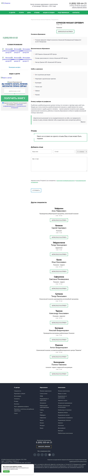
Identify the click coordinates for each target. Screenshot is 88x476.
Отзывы (37, 12)
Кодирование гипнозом (64, 420)
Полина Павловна (59, 363)
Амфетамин (43, 417)
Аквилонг (60, 423)
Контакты (76, 12)
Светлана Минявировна (59, 278)
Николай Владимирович (59, 329)
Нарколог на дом (62, 400)
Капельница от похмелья (64, 410)
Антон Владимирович (59, 346)
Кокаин (42, 423)
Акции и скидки (48, 12)
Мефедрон (43, 415)
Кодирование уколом (64, 415)
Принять (6, 471)
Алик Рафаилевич (59, 209)
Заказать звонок (44, 446)
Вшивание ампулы (63, 412)
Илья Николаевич (59, 260)
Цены (29, 12)
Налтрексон (43, 403)
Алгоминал (61, 425)
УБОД (41, 396)
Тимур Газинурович (59, 243)
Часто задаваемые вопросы (21, 406)
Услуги (21, 12)
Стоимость (17, 398)
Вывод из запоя (62, 393)
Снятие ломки (43, 393)
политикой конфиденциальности (66, 180)
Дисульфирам (61, 428)
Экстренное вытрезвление (65, 403)
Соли (41, 412)
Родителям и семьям (19, 393)
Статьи (16, 413)
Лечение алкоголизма (64, 391)
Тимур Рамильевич (59, 295)
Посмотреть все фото (14, 67)
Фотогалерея (17, 396)
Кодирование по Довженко (65, 417)
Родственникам (63, 12)
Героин (42, 420)
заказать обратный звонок (79, 7)
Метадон (42, 425)
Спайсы (42, 410)
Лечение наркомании (45, 391)
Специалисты (17, 391)
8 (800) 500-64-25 (78, 3)
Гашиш (41, 428)
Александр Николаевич (59, 312)
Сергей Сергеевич (59, 226)
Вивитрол (60, 430)
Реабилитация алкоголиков (65, 433)
